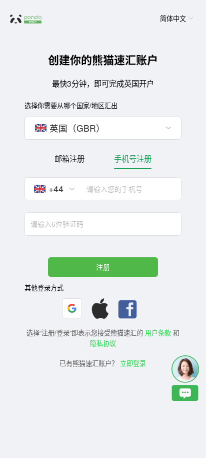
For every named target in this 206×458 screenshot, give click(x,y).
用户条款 (158, 332)
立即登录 (133, 363)
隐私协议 (103, 343)
